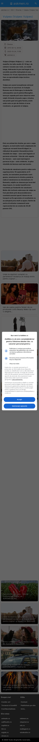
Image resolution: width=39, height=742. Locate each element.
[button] (19, 363)
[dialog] (19, 371)
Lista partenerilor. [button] (17, 379)
